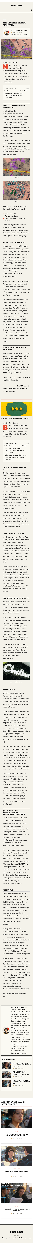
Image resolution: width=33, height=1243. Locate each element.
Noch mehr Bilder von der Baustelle (14, 97)
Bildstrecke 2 (21, 364)
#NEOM (16, 35)
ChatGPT (6, 500)
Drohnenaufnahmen (10, 71)
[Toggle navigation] (27, 10)
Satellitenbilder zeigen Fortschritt (16, 91)
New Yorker (8, 618)
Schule (7, 610)
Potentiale (9, 459)
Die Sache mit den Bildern (14, 93)
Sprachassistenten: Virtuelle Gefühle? (9, 390)
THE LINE (12, 213)
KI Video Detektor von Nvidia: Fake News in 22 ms (21, 1081)
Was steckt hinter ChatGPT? (15, 450)
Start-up (18, 769)
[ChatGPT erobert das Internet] (16, 409)
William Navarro (19, 682)
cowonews (16, 1235)
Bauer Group (7, 373)
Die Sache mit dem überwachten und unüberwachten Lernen (16, 456)
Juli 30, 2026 (19, 1085)
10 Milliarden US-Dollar (13, 448)
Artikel (27, 377)
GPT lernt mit (10, 453)
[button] (31, 10)
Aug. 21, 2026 (19, 1076)
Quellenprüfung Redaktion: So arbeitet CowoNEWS (20, 1073)
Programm (9, 867)
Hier (4, 993)
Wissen (4, 19)
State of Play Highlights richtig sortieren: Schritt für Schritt (21, 1064)
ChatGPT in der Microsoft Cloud (16, 446)
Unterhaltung (16, 1168)
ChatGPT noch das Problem (13, 896)
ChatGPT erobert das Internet (15, 418)
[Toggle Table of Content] (27, 88)
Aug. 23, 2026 (19, 1068)
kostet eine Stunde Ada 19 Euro (16, 554)
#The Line (23, 35)
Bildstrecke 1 (7, 364)
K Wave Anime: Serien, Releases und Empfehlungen (16, 1172)
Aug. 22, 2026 (17, 1176)
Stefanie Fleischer (20, 30)
